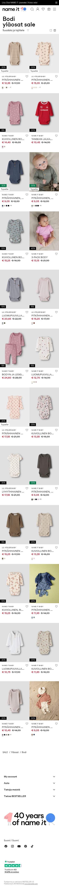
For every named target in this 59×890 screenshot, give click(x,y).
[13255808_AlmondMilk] (32, 558)
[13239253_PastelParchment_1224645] (34, 87)
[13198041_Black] (9, 206)
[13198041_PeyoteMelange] (5, 206)
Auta (6, 783)
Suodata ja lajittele (13, 30)
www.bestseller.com (31, 884)
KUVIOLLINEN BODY (13, 139)
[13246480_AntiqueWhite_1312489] (32, 382)
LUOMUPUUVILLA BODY (16, 315)
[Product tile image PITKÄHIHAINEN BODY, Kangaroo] (15, 524)
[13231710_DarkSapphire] (5, 735)
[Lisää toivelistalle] (27, 76)
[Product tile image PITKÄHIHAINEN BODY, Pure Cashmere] (15, 53)
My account (10, 776)
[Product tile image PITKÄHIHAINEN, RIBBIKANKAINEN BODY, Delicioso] (44, 465)
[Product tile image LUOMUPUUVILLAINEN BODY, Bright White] (15, 642)
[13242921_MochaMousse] (32, 735)
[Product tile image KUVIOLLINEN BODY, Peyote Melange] (44, 407)
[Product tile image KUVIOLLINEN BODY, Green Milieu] (15, 231)
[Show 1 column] (50, 30)
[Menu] (54, 9)
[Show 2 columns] (54, 30)
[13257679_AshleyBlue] (32, 617)
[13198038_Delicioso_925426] (32, 499)
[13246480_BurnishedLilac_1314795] (36, 382)
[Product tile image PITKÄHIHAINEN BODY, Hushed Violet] (44, 289)
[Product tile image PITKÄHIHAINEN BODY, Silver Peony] (44, 53)
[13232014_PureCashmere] (3, 87)
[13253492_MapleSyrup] (34, 323)
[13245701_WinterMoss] (5, 323)
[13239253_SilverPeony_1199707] (32, 87)
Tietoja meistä (12, 789)
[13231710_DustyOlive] (9, 735)
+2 (10, 734)
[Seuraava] (3, 56)
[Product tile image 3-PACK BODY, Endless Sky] (44, 231)
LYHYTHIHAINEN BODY (15, 491)
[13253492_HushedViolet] (32, 323)
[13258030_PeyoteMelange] (5, 147)
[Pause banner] (56, 2)
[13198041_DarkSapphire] (7, 206)
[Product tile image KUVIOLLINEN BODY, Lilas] (15, 112)
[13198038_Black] (36, 499)
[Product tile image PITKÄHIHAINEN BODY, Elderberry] (15, 700)
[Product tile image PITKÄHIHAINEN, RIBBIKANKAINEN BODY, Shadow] (44, 171)
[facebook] (6, 846)
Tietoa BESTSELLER (15, 796)
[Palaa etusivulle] (14, 9)
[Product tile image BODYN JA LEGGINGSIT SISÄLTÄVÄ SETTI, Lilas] (15, 348)
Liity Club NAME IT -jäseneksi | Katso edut (19, 2)
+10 (11, 205)
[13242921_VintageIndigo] (34, 735)
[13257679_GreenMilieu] (34, 617)
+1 (10, 87)
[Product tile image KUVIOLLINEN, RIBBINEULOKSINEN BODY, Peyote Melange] (15, 583)
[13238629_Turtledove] (5, 558)
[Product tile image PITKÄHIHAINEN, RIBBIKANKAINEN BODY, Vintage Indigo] (15, 171)
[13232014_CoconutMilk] (5, 87)
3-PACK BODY (39, 257)
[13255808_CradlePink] (34, 558)
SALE (5, 752)
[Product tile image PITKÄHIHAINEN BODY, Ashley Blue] (44, 583)
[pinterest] (26, 846)
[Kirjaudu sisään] (38, 9)
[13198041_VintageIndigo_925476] (3, 206)
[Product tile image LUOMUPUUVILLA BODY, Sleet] (15, 289)
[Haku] (32, 9)
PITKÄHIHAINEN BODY (15, 79)
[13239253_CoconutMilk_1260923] (38, 87)
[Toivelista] (43, 9)
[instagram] (12, 846)
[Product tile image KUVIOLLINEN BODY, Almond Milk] (44, 524)
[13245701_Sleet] (3, 323)
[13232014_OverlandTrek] (7, 87)
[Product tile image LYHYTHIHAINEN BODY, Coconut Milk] (15, 465)
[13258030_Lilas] (3, 147)
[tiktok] (32, 846)
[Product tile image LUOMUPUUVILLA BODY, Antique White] (44, 348)
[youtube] (19, 846)
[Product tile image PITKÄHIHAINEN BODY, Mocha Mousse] (44, 700)
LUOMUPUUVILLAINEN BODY (18, 668)
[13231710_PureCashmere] (7, 735)
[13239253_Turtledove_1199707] (36, 87)
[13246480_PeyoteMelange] (34, 382)
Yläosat (15, 752)
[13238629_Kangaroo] (3, 558)
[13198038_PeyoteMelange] (34, 499)
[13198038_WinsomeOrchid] (38, 499)
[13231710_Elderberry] (3, 735)
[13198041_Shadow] (32, 206)
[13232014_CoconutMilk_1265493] (9, 87)
